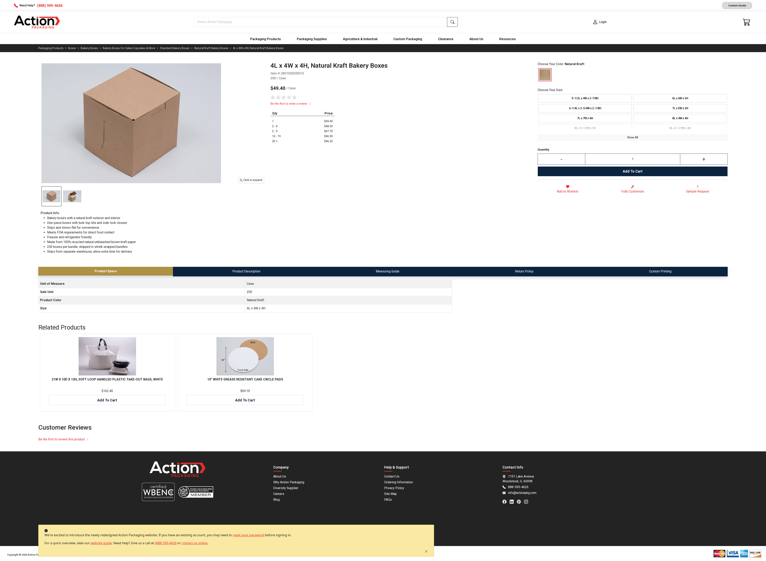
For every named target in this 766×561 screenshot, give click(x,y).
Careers (278, 494)
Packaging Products (265, 39)
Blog (276, 499)
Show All (632, 137)
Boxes (72, 48)
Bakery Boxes (89, 48)
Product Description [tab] (246, 271)
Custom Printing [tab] (660, 271)
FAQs (388, 499)
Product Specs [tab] (106, 271)
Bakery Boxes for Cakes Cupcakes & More (129, 48)
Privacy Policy (394, 488)
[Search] (452, 22)
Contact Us (391, 476)
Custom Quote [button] (737, 5)
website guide (101, 543)
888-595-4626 (518, 487)
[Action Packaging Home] (177, 472)
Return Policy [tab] (524, 271)
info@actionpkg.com (522, 493)
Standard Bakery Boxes (175, 48)
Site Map (390, 494)
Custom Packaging (407, 39)
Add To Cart (633, 171)
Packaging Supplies (312, 39)
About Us (476, 39)
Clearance (445, 39)
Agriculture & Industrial (360, 39)
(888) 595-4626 (166, 543)
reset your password (248, 535)
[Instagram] (527, 501)
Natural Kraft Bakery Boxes (211, 48)
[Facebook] (506, 501)
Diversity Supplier (285, 488)
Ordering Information (398, 482)
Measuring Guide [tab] (387, 271)
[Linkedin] (513, 501)
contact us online (194, 543)
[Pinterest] (520, 501)
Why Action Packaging (288, 482)
